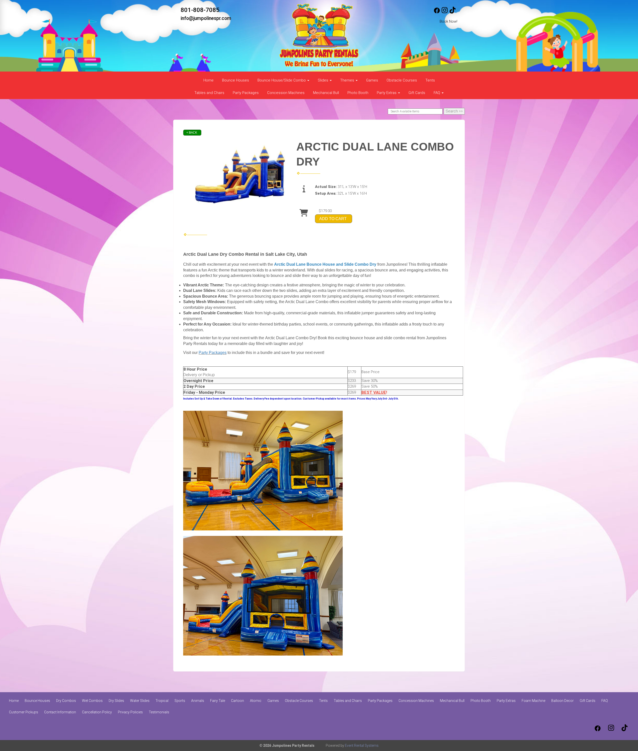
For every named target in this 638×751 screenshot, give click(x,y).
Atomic (255, 701)
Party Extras (506, 701)
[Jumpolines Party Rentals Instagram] (445, 12)
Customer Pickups (23, 712)
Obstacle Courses (402, 80)
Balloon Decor (562, 701)
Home (208, 80)
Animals (197, 701)
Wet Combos (92, 701)
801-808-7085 (200, 9)
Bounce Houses (235, 80)
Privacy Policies (130, 712)
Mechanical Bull (326, 92)
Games (372, 80)
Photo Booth (357, 92)
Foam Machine (533, 701)
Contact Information (60, 712)
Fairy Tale (217, 701)
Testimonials (159, 712)
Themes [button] (347, 80)
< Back (191, 132)
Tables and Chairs (209, 92)
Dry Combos (66, 701)
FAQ (604, 701)
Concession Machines (286, 92)
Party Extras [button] (387, 92)
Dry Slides (116, 701)
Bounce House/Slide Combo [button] (282, 80)
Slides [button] (323, 80)
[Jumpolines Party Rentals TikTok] (453, 12)
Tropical (162, 701)
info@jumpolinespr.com (206, 18)
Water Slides (140, 701)
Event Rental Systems (362, 746)
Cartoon (237, 701)
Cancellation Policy (97, 712)
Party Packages (246, 92)
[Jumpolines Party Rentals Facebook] (437, 12)
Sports (179, 701)
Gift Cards (416, 92)
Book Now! (448, 21)
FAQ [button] (437, 92)
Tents (430, 80)
